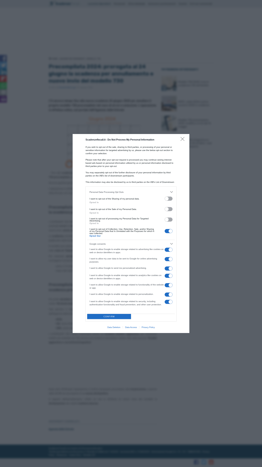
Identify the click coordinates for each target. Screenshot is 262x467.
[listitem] (131, 192)
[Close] (183, 140)
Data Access (131, 327)
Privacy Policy (148, 327)
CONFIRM (109, 316)
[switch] (169, 199)
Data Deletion (113, 327)
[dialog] (131, 233)
